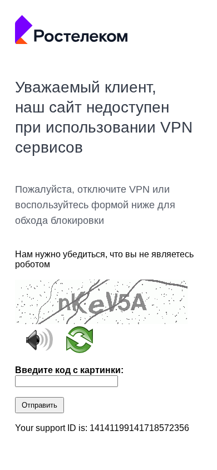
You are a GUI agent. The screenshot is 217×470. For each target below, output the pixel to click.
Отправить (39, 405)
